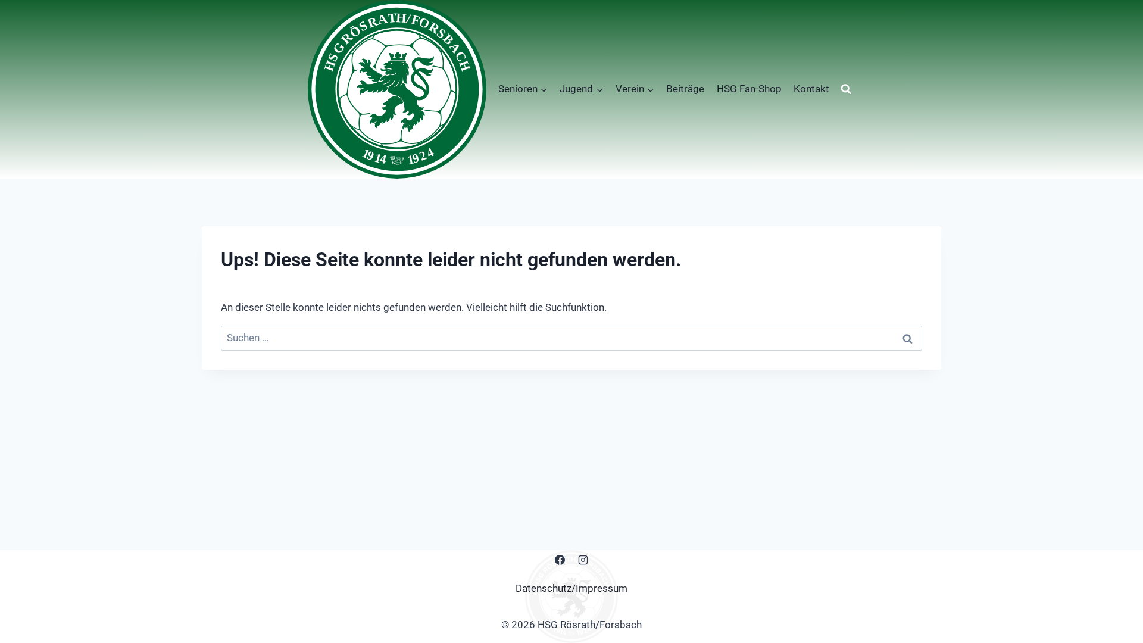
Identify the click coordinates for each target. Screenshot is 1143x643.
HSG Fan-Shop (749, 89)
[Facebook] (559, 560)
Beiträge (685, 89)
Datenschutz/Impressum (571, 588)
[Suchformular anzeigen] (846, 89)
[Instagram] (583, 560)
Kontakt (811, 89)
